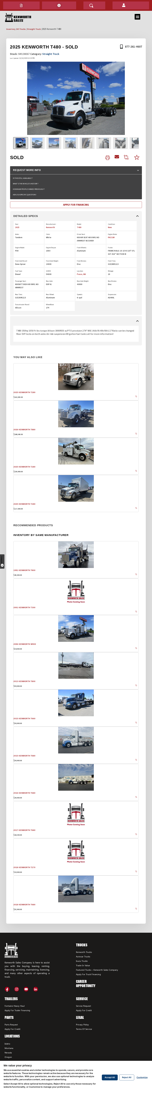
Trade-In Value (83, 965)
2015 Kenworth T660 (24, 719)
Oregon (8, 1057)
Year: (17, 224)
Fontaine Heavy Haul (15, 1005)
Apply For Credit (12, 1029)
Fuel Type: (18, 271)
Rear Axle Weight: (83, 281)
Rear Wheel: (50, 294)
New (110, 227)
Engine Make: (112, 234)
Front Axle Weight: (52, 261)
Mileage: (111, 271)
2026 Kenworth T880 (24, 430)
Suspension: (112, 294)
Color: (48, 234)
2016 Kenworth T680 (24, 793)
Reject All (126, 1077)
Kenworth (50, 227)
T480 (79, 227)
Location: (80, 271)
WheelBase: (50, 304)
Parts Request (11, 1024)
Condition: (111, 224)
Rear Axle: (49, 281)
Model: (79, 224)
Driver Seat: (81, 234)
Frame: (110, 248)
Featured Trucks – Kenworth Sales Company (97, 969)
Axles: (17, 234)
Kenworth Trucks (84, 952)
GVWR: (48, 271)
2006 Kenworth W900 (25, 644)
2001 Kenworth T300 (24, 608)
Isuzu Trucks (82, 961)
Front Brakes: (81, 261)
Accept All (110, 1077)
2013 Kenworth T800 (24, 681)
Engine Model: (20, 248)
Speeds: (80, 294)
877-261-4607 (133, 46)
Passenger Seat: (20, 281)
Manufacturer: (51, 224)
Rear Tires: (18, 294)
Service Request (83, 1005)
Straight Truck (34, 29)
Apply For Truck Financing (88, 974)
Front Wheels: (82, 248)
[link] (107, 158)
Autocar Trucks (83, 956)
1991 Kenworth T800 (24, 570)
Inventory (10, 29)
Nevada (8, 1052)
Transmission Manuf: (22, 304)
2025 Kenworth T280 (24, 392)
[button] (21, 5)
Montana (9, 1048)
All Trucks (21, 29)
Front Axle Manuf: (21, 261)
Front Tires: (112, 261)
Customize (142, 1077)
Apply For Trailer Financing (17, 1010)
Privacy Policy (82, 1024)
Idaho (7, 1043)
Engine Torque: (51, 248)
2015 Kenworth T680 (24, 756)
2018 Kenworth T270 (24, 867)
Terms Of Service (84, 1029)
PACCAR (111, 237)
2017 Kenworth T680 (24, 830)
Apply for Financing (76, 204)
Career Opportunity (85, 983)
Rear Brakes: (112, 281)
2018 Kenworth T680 (24, 905)
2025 (17, 227)
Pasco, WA (81, 274)
